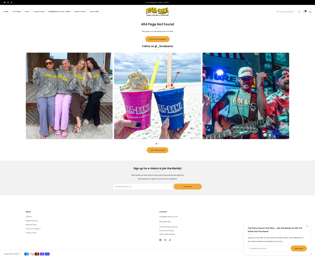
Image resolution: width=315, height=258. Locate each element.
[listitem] (157, 2)
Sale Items (94, 12)
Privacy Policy (31, 233)
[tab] (156, 143)
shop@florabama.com (168, 216)
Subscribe (298, 248)
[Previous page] (26, 96)
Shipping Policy (32, 220)
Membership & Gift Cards (60, 12)
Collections (39, 12)
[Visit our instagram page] (8, 2)
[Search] (299, 11)
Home (6, 12)
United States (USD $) (285, 12)
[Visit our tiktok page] (11, 2)
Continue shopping (157, 39)
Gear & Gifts (80, 12)
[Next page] (289, 96)
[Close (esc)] (307, 226)
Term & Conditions (33, 229)
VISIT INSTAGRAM (157, 150)
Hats (27, 12)
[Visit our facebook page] (4, 2)
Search (29, 216)
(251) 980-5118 (164, 222)
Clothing (16, 12)
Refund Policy (31, 225)
